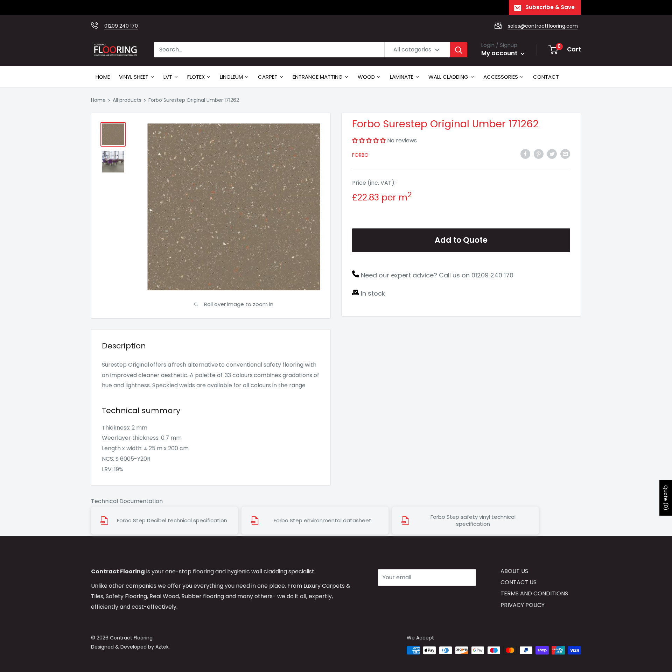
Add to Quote (461, 240)
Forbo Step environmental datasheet (322, 520)
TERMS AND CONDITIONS (534, 593)
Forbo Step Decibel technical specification (172, 520)
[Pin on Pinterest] (539, 154)
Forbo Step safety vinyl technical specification (473, 521)
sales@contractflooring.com (543, 25)
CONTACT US (518, 582)
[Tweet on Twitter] (552, 154)
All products (127, 100)
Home (98, 100)
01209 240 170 (121, 25)
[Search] (458, 49)
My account (500, 53)
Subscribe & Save (550, 7)
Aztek (162, 646)
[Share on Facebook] (525, 154)
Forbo (360, 154)
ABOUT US (514, 571)
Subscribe (402, 598)
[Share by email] (565, 154)
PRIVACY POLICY (522, 605)
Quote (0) (665, 497)
